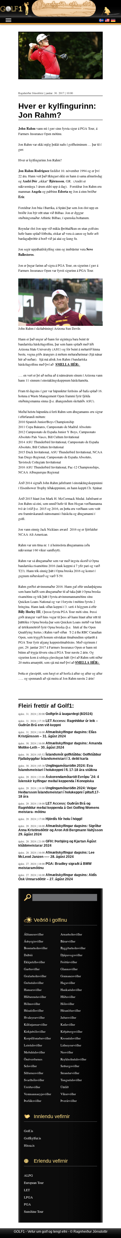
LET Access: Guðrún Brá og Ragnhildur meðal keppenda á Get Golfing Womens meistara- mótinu (58, 808)
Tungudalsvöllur (71, 1080)
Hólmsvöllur (32, 1004)
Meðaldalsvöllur (34, 1052)
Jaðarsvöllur (68, 1017)
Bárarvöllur (67, 941)
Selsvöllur (30, 1066)
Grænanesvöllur (70, 976)
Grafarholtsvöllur (35, 976)
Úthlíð (64, 1087)
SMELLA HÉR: (87, 662)
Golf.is (28, 1130)
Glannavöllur (69, 969)
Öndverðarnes (33, 1059)
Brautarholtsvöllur (36, 948)
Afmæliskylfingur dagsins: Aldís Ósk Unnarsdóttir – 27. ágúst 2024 (57, 877)
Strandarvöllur (69, 1073)
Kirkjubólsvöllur (35, 1031)
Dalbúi (28, 955)
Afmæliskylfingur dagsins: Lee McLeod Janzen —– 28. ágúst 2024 (56, 855)
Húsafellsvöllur (34, 1010)
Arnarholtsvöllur (71, 934)
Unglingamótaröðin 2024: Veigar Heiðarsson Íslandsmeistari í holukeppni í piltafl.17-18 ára (59, 792)
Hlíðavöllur (67, 997)
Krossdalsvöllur (70, 1038)
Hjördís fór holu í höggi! (64, 819)
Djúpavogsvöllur (71, 955)
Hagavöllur (67, 983)
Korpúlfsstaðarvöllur (37, 1038)
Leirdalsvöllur (33, 1045)
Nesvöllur (66, 1052)
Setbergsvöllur (69, 1066)
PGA (27, 1204)
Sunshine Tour (33, 1211)
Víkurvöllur (68, 1094)
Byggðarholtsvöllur (73, 948)
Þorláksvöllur (32, 1100)
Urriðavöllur (32, 1087)
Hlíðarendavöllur (35, 997)
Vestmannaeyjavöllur (37, 1094)
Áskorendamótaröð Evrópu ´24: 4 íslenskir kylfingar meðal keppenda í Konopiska (58, 779)
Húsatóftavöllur (70, 1010)
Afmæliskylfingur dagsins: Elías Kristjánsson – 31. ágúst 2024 (57, 734)
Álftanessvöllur (34, 934)
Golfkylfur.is (32, 1138)
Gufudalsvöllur (34, 983)
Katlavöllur (67, 1024)
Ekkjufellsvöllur (34, 962)
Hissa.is (29, 1145)
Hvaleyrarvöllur (34, 1017)
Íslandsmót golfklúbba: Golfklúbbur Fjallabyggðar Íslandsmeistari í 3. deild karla (59, 756)
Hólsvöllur (67, 1004)
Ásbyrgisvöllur (33, 941)
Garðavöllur (32, 969)
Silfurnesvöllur (33, 1073)
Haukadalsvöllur (71, 990)
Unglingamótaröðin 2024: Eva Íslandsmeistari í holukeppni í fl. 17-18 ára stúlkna (57, 768)
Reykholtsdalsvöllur (73, 1059)
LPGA (28, 1197)
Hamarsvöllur (33, 990)
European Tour (34, 1182)
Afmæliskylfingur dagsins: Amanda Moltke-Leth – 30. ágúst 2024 (60, 745)
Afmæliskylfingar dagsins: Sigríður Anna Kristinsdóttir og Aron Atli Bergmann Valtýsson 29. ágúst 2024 (60, 830)
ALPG (28, 1175)
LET (27, 1190)
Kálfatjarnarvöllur (35, 1024)
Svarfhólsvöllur (34, 1080)
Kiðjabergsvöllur (71, 1031)
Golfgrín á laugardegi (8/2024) (69, 714)
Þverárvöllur (68, 1100)
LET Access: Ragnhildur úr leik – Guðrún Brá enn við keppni (58, 723)
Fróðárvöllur (68, 962)
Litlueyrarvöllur (70, 1045)
